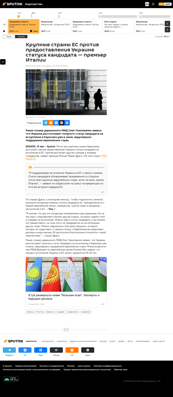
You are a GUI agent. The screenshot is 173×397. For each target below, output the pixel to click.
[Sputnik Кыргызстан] (13, 6)
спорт (112, 341)
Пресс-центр (159, 341)
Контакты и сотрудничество (52, 366)
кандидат (60, 312)
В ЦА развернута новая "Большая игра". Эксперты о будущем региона (63, 296)
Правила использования (25, 366)
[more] (102, 192)
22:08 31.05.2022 (33, 66)
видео (121, 341)
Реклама (71, 366)
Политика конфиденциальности (108, 366)
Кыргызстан (48, 341)
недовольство (72, 312)
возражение (85, 312)
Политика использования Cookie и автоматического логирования (31, 369)
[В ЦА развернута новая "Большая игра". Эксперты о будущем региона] (66, 274)
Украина (30, 312)
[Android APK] (11, 379)
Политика (39, 312)
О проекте (7, 366)
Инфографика (143, 341)
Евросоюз (50, 312)
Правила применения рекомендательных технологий (87, 369)
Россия (103, 341)
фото (130, 341)
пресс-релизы (84, 366)
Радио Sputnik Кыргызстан (83, 341)
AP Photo (30, 117)
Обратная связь (120, 369)
